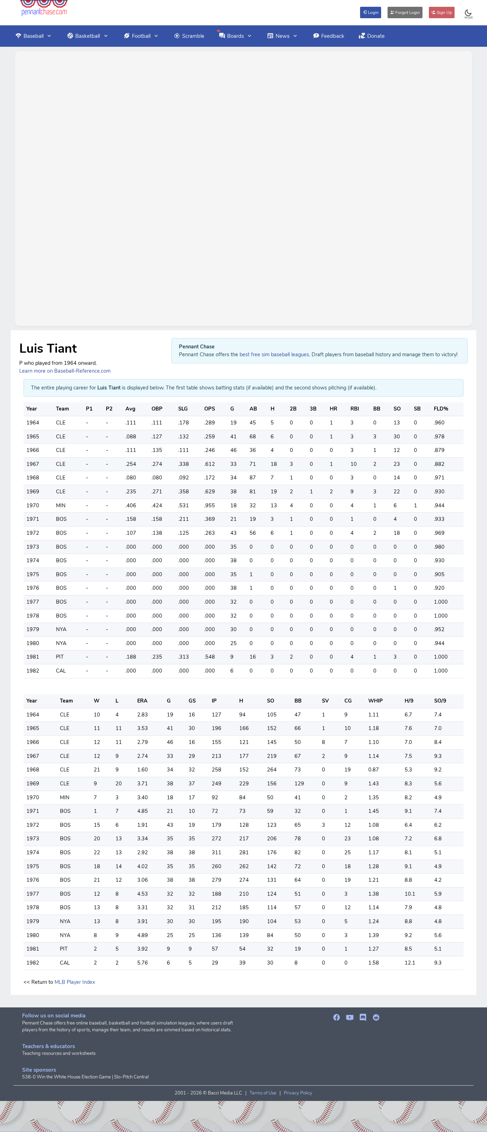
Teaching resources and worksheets (59, 1053)
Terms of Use (263, 1093)
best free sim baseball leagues (274, 354)
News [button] (282, 36)
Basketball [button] (87, 36)
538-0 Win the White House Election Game (66, 1077)
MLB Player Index (75, 982)
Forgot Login (407, 12)
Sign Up (444, 12)
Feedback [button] (332, 36)
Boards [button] (235, 36)
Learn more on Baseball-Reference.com (65, 370)
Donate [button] (376, 36)
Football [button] (141, 36)
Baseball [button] (33, 36)
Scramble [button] (193, 36)
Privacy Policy (298, 1093)
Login (373, 12)
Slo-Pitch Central (131, 1077)
